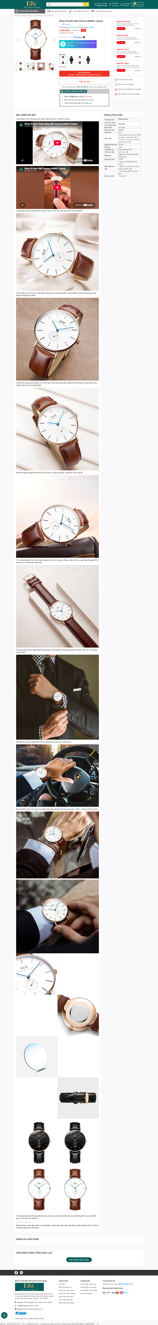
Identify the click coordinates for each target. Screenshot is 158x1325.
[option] (36, 40)
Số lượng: (63, 67)
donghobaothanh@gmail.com (33, 1309)
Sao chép (88, 96)
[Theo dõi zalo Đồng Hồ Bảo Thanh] (21, 1272)
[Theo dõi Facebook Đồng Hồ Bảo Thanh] (16, 1272)
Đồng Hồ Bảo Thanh (37, 1318)
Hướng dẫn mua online (81, 11)
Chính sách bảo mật (66, 1300)
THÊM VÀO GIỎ (84, 82)
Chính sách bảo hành (66, 1296)
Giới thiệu (62, 1284)
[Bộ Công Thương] (20, 1313)
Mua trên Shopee (86, 1293)
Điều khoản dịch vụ (65, 1287)
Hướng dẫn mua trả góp (103, 11)
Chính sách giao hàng (66, 1290)
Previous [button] (18, 40)
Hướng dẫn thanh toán (59, 11)
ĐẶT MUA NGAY (84, 74)
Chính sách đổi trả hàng (67, 1293)
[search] (86, 4)
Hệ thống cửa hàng (115, 4)
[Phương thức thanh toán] (115, 1293)
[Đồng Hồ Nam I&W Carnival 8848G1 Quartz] (36, 40)
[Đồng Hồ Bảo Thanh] (28, 4)
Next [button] (54, 40)
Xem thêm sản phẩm (79, 1259)
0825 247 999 (102, 5)
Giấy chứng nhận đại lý (66, 1303)
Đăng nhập (126, 5)
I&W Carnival (73, 27)
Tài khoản (126, 4)
